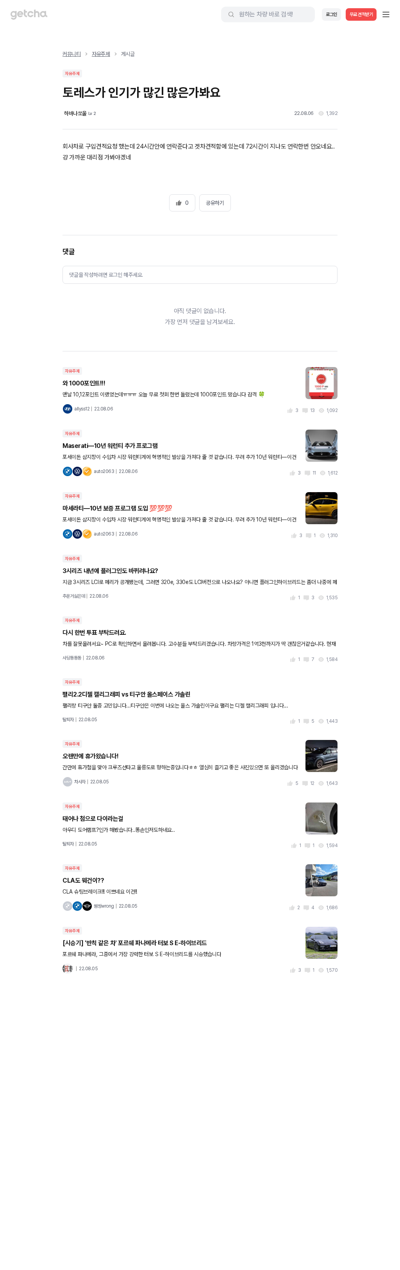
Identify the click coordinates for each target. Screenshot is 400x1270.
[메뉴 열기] (386, 14)
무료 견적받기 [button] (361, 14)
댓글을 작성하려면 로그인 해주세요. (106, 275)
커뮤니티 (71, 54)
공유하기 (215, 203)
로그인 (331, 14)
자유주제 (101, 54)
